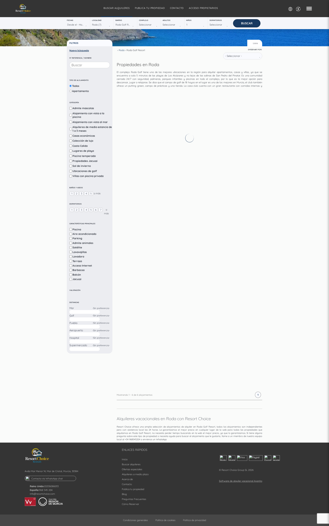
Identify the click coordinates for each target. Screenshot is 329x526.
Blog (124, 494)
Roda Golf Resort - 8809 (194, 348)
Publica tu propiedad (150, 8)
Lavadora (78, 256)
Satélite (77, 247)
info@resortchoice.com (42, 493)
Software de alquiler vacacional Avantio (240, 480)
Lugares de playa (83, 150)
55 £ (214, 131)
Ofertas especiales (132, 469)
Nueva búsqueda (79, 50)
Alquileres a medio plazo (135, 474)
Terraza (77, 261)
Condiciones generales (135, 520)
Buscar (247, 23)
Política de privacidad (194, 520)
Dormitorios (216, 20)
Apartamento (80, 91)
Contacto (177, 8)
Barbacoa (78, 270)
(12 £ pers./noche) (181, 316)
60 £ (214, 282)
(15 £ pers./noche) (181, 266)
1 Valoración (206, 101)
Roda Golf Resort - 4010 (194, 146)
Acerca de (127, 479)
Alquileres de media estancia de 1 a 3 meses (92, 128)
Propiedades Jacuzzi (85, 161)
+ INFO (248, 132)
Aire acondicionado (84, 234)
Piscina (76, 229)
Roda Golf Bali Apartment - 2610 (201, 96)
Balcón (76, 274)
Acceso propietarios (203, 8)
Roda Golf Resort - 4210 (193, 197)
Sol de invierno (81, 166)
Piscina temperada (84, 156)
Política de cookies (165, 520)
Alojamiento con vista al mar (90, 122)
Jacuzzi (76, 279)
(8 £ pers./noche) (180, 215)
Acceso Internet (82, 265)
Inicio (124, 459)
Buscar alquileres (116, 8)
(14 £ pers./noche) (181, 115)
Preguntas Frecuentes (134, 499)
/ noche (214, 135)
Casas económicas (83, 135)
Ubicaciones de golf (84, 171)
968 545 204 (45, 490)
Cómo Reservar (130, 504)
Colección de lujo (82, 140)
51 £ (214, 232)
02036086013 (51, 486)
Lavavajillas (79, 252)
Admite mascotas (83, 108)
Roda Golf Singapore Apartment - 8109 (207, 297)
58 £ (214, 182)
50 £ (214, 333)
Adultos (166, 20)
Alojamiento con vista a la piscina (88, 115)
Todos (75, 86)
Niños (188, 20)
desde (213, 128)
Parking (77, 238)
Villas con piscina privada (87, 176)
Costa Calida (80, 145)
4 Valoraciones (208, 252)
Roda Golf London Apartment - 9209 (205, 247)
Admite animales (82, 243)
